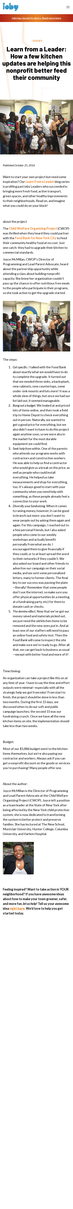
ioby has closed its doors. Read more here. (36, 18)
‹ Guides (36, 40)
